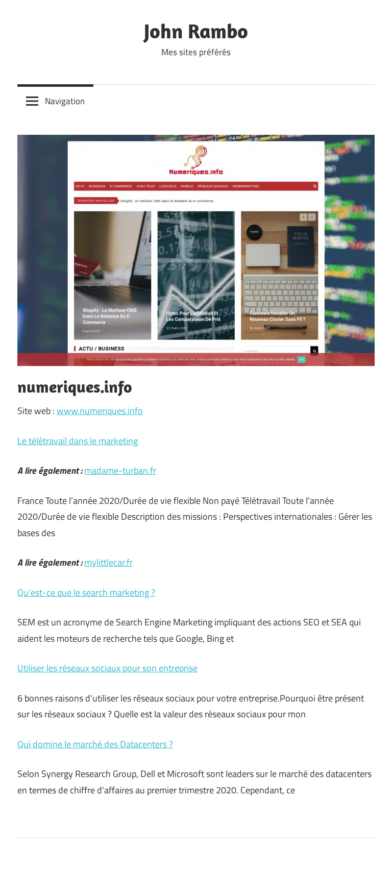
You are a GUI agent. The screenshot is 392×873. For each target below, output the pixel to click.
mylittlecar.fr (108, 562)
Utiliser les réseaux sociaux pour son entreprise (107, 668)
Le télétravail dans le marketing (77, 441)
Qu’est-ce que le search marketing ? (86, 592)
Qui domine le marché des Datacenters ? (95, 744)
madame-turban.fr (120, 470)
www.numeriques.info (100, 411)
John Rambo (196, 30)
